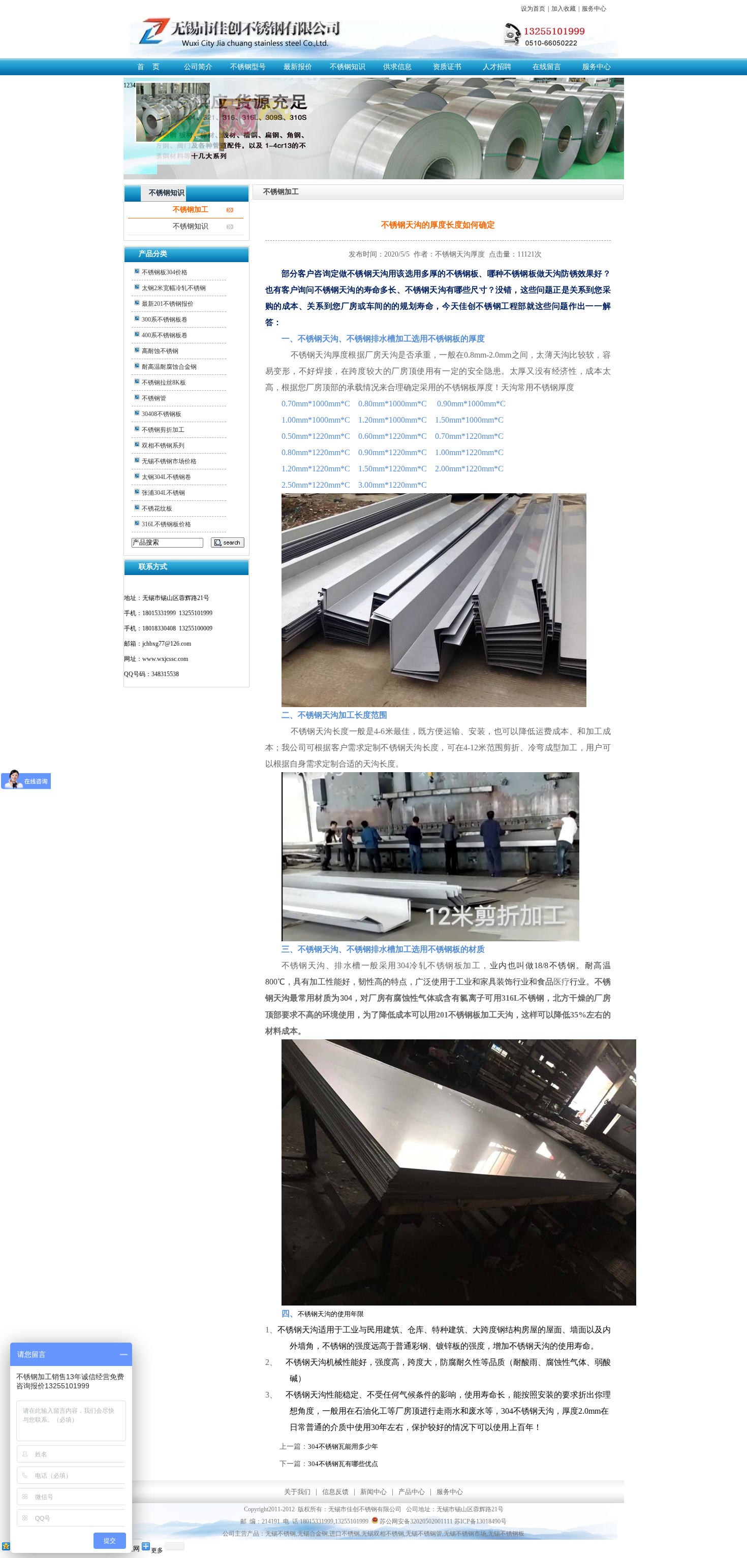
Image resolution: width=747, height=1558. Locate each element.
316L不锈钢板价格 (166, 524)
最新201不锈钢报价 (168, 303)
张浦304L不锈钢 (163, 492)
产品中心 (411, 1492)
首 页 (148, 67)
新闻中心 (373, 1492)
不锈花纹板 (157, 508)
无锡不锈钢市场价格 (169, 461)
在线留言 (547, 67)
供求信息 (397, 67)
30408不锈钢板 (161, 414)
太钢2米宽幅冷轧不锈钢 (174, 288)
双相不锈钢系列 (163, 445)
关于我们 (297, 1492)
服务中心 (594, 8)
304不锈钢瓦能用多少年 (343, 1446)
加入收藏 (563, 8)
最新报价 (298, 67)
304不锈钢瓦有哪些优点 (343, 1464)
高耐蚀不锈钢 (160, 351)
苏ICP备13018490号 (480, 1521)
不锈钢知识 (347, 67)
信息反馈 (335, 1492)
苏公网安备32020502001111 (415, 1521)
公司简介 (198, 67)
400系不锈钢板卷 (165, 335)
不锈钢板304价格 (165, 272)
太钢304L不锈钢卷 (166, 477)
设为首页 (533, 8)
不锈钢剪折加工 (163, 429)
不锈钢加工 (190, 209)
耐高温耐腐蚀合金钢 (169, 366)
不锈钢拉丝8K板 (164, 382)
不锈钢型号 (248, 67)
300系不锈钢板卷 (165, 319)
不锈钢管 (154, 398)
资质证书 (447, 67)
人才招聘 (497, 67)
